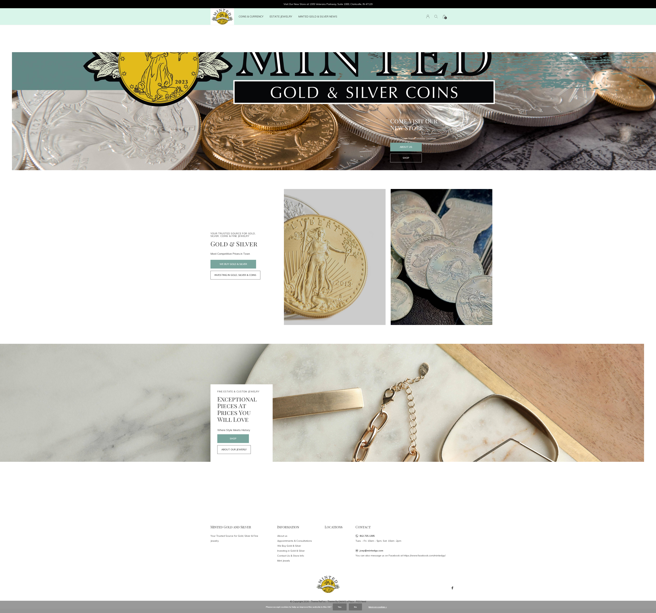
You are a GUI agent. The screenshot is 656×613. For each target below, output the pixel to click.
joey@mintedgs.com (371, 550)
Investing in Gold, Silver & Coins (235, 275)
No (355, 607)
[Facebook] (452, 588)
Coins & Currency (251, 16)
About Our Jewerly (234, 449)
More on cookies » (377, 607)
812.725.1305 (367, 535)
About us (282, 535)
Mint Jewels (283, 560)
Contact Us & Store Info (290, 555)
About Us (406, 146)
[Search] (436, 16)
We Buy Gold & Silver (233, 264)
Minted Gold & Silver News (317, 16)
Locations (334, 527)
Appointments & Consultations (294, 540)
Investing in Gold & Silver (291, 550)
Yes (339, 607)
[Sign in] (427, 16)
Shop (406, 157)
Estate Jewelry (281, 16)
